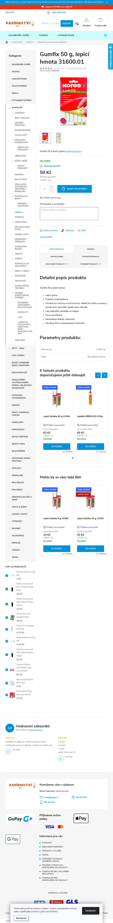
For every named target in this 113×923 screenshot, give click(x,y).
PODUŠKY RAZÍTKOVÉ (23, 204)
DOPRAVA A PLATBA (51, 850)
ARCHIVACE (20, 281)
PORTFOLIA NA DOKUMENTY (22, 264)
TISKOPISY (20, 113)
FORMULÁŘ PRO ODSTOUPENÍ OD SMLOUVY (55, 879)
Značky (15, 557)
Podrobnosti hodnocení (77, 68)
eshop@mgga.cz (51, 797)
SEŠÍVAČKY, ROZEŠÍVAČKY (21, 141)
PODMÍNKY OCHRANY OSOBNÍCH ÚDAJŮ (52, 860)
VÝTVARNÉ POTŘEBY (22, 100)
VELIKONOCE (18, 535)
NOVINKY (16, 528)
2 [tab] (75, 458)
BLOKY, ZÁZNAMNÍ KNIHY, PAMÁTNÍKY (21, 364)
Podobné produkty (89, 264)
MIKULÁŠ (16, 543)
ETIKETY (18, 258)
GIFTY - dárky (18, 348)
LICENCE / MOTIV (19, 514)
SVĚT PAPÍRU (18, 355)
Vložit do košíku (77, 188)
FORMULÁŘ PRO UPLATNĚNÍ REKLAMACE (55, 872)
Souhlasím (90, 910)
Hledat (66, 23)
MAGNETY (19, 174)
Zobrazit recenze (35, 730)
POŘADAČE (20, 276)
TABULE (18, 253)
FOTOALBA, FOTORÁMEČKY (19, 396)
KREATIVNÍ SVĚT (19, 372)
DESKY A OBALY (22, 271)
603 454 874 (81, 797)
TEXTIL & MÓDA (19, 507)
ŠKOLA (15, 93)
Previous (98, 375)
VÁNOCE (16, 550)
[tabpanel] (57, 418)
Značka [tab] (56, 256)
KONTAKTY (10, 12)
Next (104, 375)
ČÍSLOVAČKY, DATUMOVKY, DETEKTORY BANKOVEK (21, 188)
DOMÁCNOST (18, 429)
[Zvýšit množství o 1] (51, 187)
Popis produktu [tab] (56, 249)
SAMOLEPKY (18, 422)
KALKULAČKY (21, 135)
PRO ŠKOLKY (18, 482)
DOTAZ (45, 854)
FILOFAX (16, 71)
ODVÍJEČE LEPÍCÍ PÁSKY (22, 228)
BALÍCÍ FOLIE (21, 179)
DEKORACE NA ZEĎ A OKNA (22, 498)
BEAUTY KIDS (18, 444)
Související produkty (55, 264)
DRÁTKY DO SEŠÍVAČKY (23, 148)
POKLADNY (20, 340)
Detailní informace (73, 151)
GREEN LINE (17, 475)
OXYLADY (16, 468)
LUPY (20, 317)
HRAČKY (16, 405)
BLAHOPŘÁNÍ (18, 451)
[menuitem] (20, 35)
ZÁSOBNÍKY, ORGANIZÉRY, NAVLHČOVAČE (25, 305)
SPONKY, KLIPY (22, 234)
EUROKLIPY (23, 312)
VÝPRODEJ (17, 521)
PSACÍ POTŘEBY (19, 86)
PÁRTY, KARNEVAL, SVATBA (21, 413)
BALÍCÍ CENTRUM (20, 436)
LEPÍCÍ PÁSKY (21, 222)
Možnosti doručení (52, 166)
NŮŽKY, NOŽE (21, 161)
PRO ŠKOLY (17, 489)
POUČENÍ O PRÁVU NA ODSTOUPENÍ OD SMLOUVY (55, 866)
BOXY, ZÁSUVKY (22, 118)
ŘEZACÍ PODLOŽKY (23, 167)
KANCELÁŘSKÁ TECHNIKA (22, 286)
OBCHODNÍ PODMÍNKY (52, 846)
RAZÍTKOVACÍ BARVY (21, 197)
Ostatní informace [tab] (90, 256)
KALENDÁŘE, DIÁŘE (21, 64)
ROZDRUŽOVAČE (23, 130)
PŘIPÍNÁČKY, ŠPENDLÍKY (20, 240)
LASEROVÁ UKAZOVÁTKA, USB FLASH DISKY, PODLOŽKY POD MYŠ (25, 328)
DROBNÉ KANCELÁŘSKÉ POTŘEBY (22, 295)
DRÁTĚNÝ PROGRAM (20, 124)
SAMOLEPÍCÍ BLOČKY (20, 247)
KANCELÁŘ (17, 107)
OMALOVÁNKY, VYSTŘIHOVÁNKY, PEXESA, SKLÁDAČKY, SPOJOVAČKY (22, 383)
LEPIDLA (19, 212)
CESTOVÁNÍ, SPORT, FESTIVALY (21, 459)
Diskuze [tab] (90, 249)
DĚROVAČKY (20, 156)
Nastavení (21, 918)
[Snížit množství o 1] (51, 191)
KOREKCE (19, 217)
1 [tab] (72, 458)
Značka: (46, 237)
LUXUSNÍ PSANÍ (19, 79)
